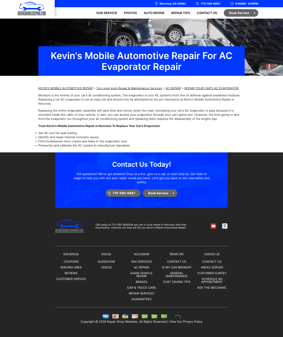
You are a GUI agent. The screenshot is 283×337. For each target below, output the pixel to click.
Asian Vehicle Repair (141, 274)
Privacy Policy (192, 321)
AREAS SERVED (212, 267)
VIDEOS (106, 267)
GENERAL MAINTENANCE (177, 274)
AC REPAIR (173, 88)
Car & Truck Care (141, 287)
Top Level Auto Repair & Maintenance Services (129, 88)
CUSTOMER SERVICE (71, 279)
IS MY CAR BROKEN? (176, 267)
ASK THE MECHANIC (212, 287)
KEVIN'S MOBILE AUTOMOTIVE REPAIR (65, 88)
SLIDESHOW (106, 261)
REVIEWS (71, 273)
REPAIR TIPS (180, 13)
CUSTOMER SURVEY (212, 273)
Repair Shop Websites (122, 321)
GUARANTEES (141, 299)
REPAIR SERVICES (141, 293)
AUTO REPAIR (154, 13)
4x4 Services (141, 261)
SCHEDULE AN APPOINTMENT (212, 280)
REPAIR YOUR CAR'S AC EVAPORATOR (211, 88)
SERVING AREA (71, 267)
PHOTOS (130, 13)
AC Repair (141, 267)
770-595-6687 (120, 224)
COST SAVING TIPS (176, 282)
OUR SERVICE (106, 13)
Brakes (141, 282)
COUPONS (71, 261)
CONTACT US (207, 13)
